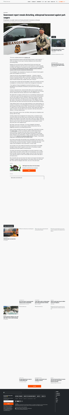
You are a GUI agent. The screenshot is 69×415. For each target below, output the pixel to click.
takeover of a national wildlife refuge (25, 136)
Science (29, 1)
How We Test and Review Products (30, 396)
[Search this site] (56, 1)
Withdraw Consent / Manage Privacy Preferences (24, 408)
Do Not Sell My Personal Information (21, 409)
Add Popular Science (27, 21)
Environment (39, 1)
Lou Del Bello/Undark (22, 381)
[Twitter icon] (18, 401)
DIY (42, 1)
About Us (38, 396)
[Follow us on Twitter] (61, 1)
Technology (33, 1)
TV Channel (16, 398)
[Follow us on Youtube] (64, 1)
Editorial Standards (18, 396)
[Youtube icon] (22, 401)
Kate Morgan (6, 319)
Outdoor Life (27, 57)
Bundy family (14, 130)
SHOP (56, 401)
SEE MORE (34, 386)
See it (29, 170)
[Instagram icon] (20, 401)
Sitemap (34, 398)
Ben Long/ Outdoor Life (7, 21)
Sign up (8, 403)
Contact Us (43, 396)
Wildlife (5, 315)
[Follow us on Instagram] (62, 1)
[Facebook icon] (15, 401)
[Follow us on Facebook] (59, 1)
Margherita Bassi (54, 66)
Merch (57, 400)
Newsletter (53, 1)
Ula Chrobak (6, 240)
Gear (45, 1)
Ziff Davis (18, 407)
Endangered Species (54, 62)
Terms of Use (25, 398)
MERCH (49, 1)
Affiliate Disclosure (30, 398)
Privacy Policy (7, 409)
